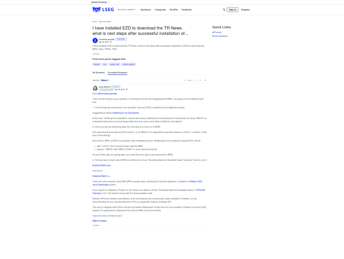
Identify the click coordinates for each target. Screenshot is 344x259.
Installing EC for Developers (125, 112)
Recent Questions (219, 36)
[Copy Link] (110, 42)
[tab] (98, 72)
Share (95, 54)
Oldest (104, 80)
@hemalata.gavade (107, 93)
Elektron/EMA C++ (101, 176)
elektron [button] (97, 64)
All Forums (216, 32)
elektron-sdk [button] (114, 64)
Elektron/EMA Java (101, 165)
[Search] (224, 9)
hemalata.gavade (106, 39)
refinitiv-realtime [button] (129, 64)
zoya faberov (105, 87)
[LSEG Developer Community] (113, 9)
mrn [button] (104, 64)
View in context (99, 220)
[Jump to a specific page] (205, 80)
